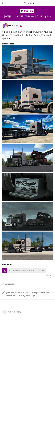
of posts (26, 3)
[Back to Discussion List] (3, 3)
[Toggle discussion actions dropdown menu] (52, 3)
